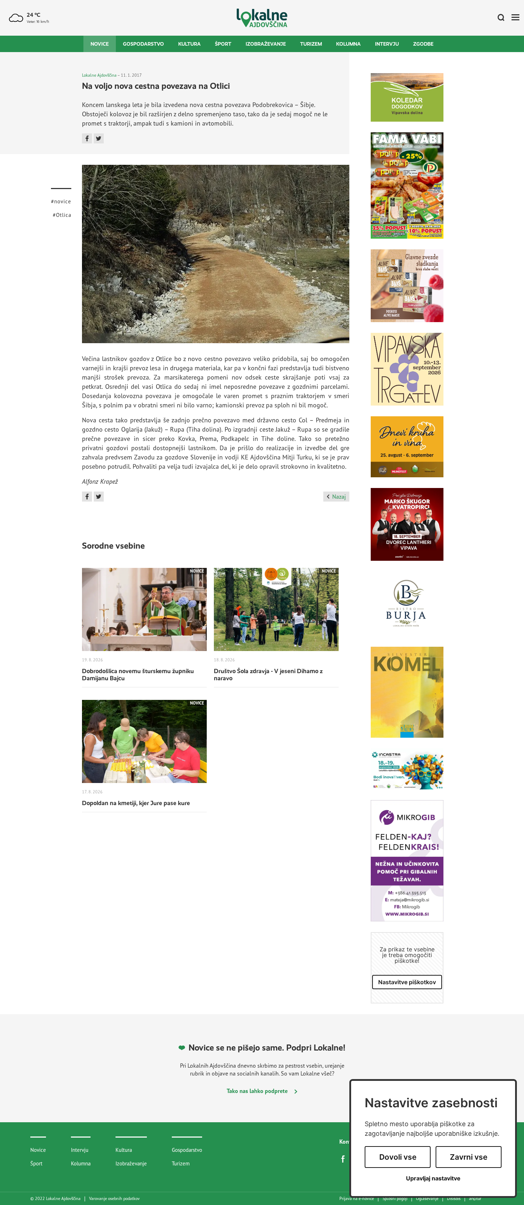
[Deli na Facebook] (87, 138)
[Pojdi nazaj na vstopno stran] (262, 18)
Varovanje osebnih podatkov (114, 1198)
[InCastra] (407, 774)
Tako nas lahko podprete (258, 1090)
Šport (223, 44)
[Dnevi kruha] (407, 452)
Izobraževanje (266, 44)
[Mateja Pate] (407, 866)
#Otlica (62, 215)
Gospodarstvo (143, 44)
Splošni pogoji (394, 1198)
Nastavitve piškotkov (407, 982)
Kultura (189, 44)
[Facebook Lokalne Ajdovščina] (344, 1158)
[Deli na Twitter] (99, 138)
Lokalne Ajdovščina (99, 75)
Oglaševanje (427, 1198)
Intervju (387, 44)
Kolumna (348, 44)
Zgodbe (423, 44)
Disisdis (454, 1198)
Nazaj (339, 496)
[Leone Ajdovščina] (407, 291)
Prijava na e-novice (356, 1198)
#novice (61, 201)
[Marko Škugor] (407, 529)
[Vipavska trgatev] (407, 374)
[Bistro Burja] (407, 609)
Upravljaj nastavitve (433, 1178)
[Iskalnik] (498, 18)
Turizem (311, 44)
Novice (100, 44)
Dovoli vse (397, 1157)
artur (475, 1198)
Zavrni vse (468, 1157)
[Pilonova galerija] (407, 697)
